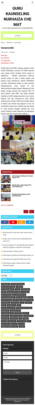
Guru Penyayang (21, 297)
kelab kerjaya (5, 302)
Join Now (17, 35)
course (18, 289)
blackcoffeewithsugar (17, 284)
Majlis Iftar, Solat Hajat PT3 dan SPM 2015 (21, 185)
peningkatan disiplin (7, 313)
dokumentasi (25, 289)
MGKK (3, 305)
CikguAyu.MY (17, 401)
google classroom (13, 292)
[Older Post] (31, 211)
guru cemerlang (24, 292)
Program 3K (5, 316)
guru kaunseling (6, 294)
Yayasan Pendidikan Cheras (9, 326)
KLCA (21, 302)
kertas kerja (15, 302)
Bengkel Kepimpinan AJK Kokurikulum (21, 195)
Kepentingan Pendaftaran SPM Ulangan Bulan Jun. (18, 255)
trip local (14, 324)
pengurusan (5, 310)
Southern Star (21, 321)
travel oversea (6, 324)
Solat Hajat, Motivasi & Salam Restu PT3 (22, 176)
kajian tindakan (17, 300)
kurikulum (28, 302)
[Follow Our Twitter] (30, 222)
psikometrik (5, 318)
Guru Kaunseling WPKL (8, 297)
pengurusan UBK (15, 310)
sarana (4, 321)
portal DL (25, 313)
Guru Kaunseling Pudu (19, 294)
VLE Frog (21, 324)
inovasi (30, 297)
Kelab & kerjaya (28, 300)
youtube (22, 326)
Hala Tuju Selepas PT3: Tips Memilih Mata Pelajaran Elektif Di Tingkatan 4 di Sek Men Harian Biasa (18, 246)
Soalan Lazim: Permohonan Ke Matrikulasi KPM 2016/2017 (17, 240)
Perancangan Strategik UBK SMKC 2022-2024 (17, 259)
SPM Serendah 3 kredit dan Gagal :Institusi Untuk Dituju (17, 234)
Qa (20, 318)
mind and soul (11, 305)
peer (19, 305)
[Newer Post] (26, 211)
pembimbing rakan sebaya (24, 308)
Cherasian (12, 52)
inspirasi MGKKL (6, 300)
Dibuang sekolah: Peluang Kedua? (13, 251)
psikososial (14, 318)
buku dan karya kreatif (8, 286)
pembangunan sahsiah (8, 308)
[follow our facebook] (5, 222)
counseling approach (7, 289)
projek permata (28, 316)
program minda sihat (16, 316)
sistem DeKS (11, 321)
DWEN (4, 292)
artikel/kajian (5, 284)
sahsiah (25, 318)
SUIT (28, 321)
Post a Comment (7, 205)
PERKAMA (18, 313)
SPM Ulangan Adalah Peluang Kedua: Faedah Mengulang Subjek (16, 264)
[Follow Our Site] (21, 222)
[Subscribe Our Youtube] (13, 222)
